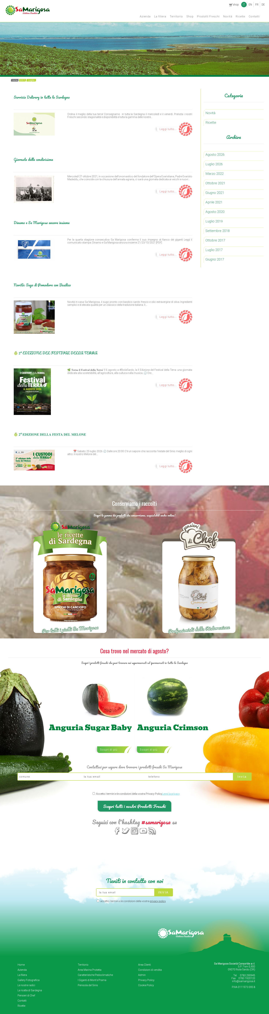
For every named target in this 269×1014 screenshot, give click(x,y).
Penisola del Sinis (88, 985)
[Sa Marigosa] (27, 14)
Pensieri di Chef (26, 995)
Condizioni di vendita (150, 969)
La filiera (160, 16)
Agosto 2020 (215, 212)
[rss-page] (152, 834)
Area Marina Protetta (89, 969)
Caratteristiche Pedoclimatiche (95, 975)
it (244, 4)
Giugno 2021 (215, 193)
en (250, 4)
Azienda (145, 16)
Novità (227, 16)
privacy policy (158, 901)
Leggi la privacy (171, 793)
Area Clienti (144, 964)
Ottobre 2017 (215, 240)
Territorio (176, 16)
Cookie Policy (146, 985)
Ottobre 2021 (215, 183)
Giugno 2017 (215, 259)
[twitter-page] (126, 834)
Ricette (240, 16)
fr (256, 4)
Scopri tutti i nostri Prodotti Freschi (134, 806)
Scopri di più (108, 749)
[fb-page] (117, 834)
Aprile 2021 (214, 202)
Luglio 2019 (214, 221)
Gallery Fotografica (29, 980)
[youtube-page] (143, 834)
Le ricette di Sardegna (30, 990)
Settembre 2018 (218, 231)
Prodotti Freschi (208, 16)
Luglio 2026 (214, 164)
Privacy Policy (146, 980)
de (263, 4)
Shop (190, 16)
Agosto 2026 (215, 155)
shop (236, 4)
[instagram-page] (134, 834)
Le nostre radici (26, 985)
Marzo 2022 (215, 174)
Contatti (254, 16)
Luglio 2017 (214, 250)
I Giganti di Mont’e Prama (92, 980)
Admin (142, 975)
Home (21, 964)
